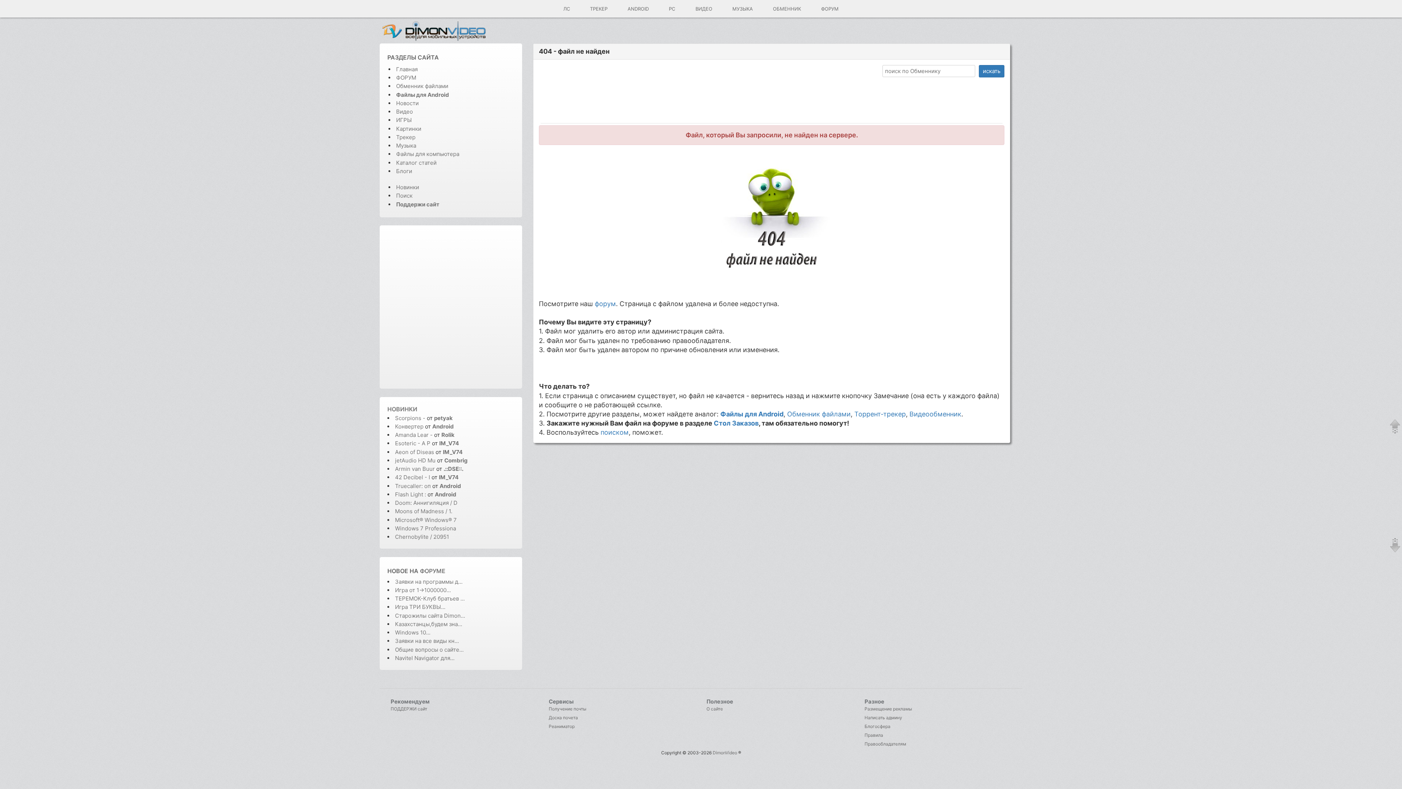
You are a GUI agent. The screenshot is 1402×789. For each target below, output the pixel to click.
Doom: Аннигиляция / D (426, 502)
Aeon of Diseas (414, 452)
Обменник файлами (422, 86)
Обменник (787, 9)
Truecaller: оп (413, 486)
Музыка (742, 9)
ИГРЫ (404, 120)
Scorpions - (411, 418)
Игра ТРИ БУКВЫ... (420, 606)
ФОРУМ (406, 77)
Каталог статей (416, 162)
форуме (432, 571)
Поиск (404, 195)
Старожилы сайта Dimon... (430, 615)
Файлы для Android (752, 414)
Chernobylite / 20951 (422, 536)
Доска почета (563, 717)
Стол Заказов (736, 423)
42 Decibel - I (412, 477)
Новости (407, 103)
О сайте (714, 709)
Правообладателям (885, 744)
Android (638, 9)
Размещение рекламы (888, 709)
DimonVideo (725, 752)
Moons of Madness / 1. (423, 511)
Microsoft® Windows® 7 (426, 520)
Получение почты (567, 709)
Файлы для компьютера (427, 153)
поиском (615, 432)
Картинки (408, 128)
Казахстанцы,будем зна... (428, 624)
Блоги (404, 171)
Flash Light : (411, 494)
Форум (830, 9)
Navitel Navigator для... (425, 658)
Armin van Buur (415, 468)
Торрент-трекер (880, 414)
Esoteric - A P (412, 443)
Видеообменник (935, 414)
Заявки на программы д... (429, 581)
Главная (407, 69)
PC (672, 9)
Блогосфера (877, 726)
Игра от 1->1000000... (423, 590)
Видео (704, 9)
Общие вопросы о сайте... (429, 649)
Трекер (599, 9)
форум (605, 304)
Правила (874, 735)
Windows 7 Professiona (425, 528)
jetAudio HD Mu (415, 460)
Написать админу (883, 717)
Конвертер (409, 426)
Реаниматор (562, 726)
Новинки (407, 187)
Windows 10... (412, 632)
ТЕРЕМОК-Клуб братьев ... (430, 598)
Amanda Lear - (414, 434)
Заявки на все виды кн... (427, 640)
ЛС (566, 9)
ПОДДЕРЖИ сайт (409, 709)
